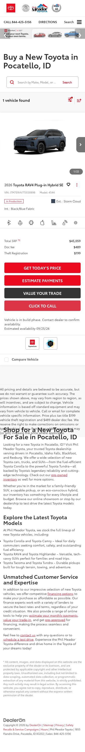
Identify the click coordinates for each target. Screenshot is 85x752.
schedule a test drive (18, 639)
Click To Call (42, 306)
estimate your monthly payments (53, 615)
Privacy (59, 725)
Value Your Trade (42, 293)
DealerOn (35, 725)
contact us (28, 635)
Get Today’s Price (42, 268)
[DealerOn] (14, 719)
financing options (60, 593)
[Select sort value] (78, 100)
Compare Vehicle (25, 359)
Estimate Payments (42, 280)
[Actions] (77, 185)
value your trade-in (17, 620)
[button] (17, 21)
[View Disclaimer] (76, 222)
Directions (48, 22)
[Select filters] (70, 100)
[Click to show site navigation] (79, 22)
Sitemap (48, 725)
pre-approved (55, 620)
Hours (44, 729)
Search (67, 82)
